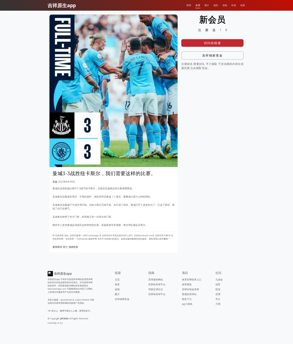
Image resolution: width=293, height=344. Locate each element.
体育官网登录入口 (191, 279)
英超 (54, 181)
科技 (233, 5)
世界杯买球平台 (156, 284)
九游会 (219, 279)
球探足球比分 (155, 289)
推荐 (188, 5)
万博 (217, 304)
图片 (206, 5)
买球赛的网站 (155, 279)
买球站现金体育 (190, 289)
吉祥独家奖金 (212, 55)
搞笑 (215, 5)
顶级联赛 (73, 247)
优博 (217, 294)
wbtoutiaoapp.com (57, 288)
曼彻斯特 (57, 247)
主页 (117, 279)
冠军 (217, 284)
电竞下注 (187, 299)
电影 (242, 5)
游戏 (224, 5)
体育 (197, 5)
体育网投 (187, 284)
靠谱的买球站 (189, 294)
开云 (217, 299)
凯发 (217, 289)
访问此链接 (212, 43)
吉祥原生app (62, 5)
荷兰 (65, 247)
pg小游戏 (187, 304)
